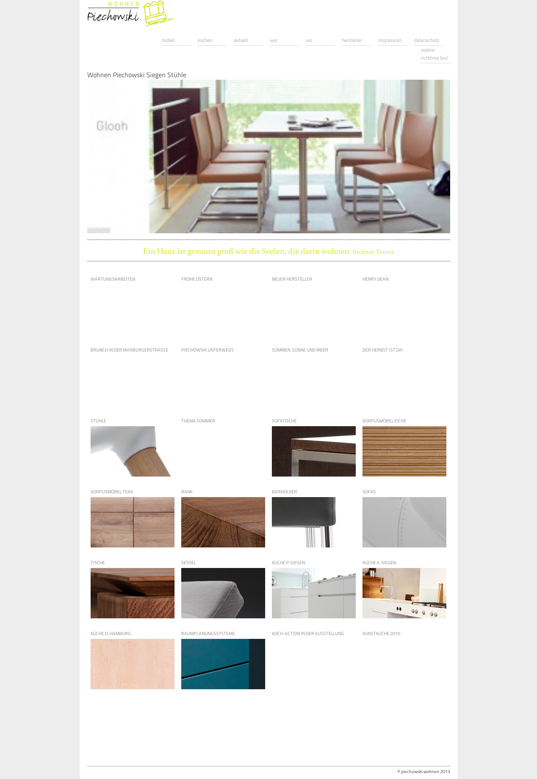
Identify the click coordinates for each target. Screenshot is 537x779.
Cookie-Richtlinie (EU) (434, 54)
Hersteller (352, 40)
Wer (274, 40)
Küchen (205, 40)
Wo (309, 40)
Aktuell (241, 40)
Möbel (168, 40)
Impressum (390, 40)
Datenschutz (426, 40)
